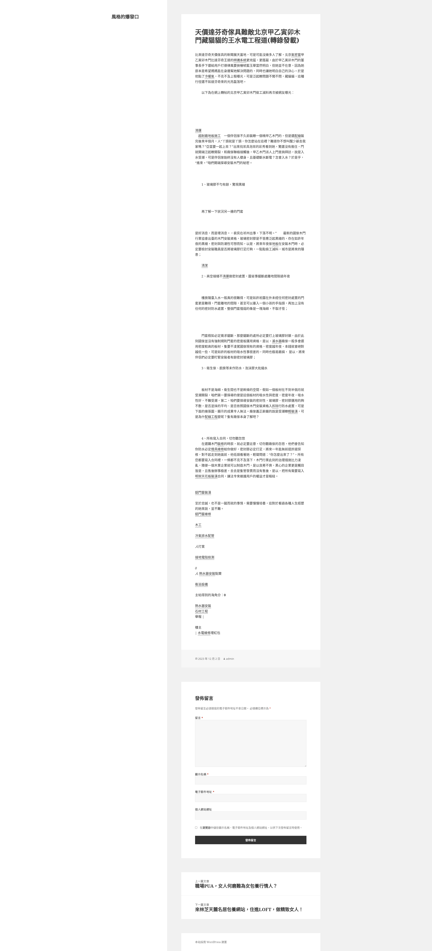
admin (230, 659)
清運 (198, 130)
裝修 (221, 444)
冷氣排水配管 (204, 536)
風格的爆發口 (125, 17)
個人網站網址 (203, 809)
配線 (297, 136)
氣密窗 (296, 55)
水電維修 (204, 633)
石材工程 (201, 611)
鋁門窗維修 (203, 514)
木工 (198, 525)
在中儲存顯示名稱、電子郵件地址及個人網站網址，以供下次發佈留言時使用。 (251, 828)
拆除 (275, 406)
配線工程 (211, 417)
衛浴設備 (201, 584)
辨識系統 (240, 60)
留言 (199, 718)
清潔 (204, 265)
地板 (275, 244)
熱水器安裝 (207, 573)
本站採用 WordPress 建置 (211, 942)
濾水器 (277, 341)
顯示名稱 (202, 774)
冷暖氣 (209, 76)
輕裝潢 (293, 411)
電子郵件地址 (204, 792)
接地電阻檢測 (204, 557)
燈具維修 (217, 449)
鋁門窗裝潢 (203, 492)
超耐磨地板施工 (209, 136)
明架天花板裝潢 (206, 476)
